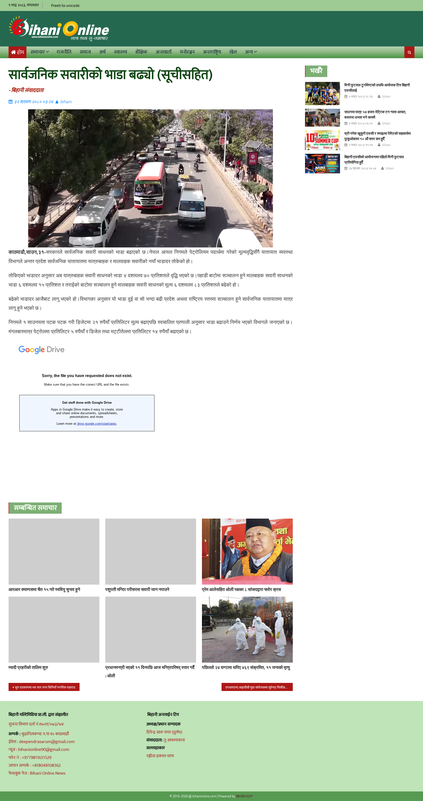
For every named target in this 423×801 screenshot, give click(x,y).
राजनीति (64, 52)
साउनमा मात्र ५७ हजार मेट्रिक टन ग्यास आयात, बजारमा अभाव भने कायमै (375, 114)
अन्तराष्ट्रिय (212, 52)
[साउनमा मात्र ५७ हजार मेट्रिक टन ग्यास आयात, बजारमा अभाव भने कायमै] (322, 118)
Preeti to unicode (65, 5)
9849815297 (244, 796)
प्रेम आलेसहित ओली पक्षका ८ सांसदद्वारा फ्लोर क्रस (241, 589)
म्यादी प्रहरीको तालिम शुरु (28, 667)
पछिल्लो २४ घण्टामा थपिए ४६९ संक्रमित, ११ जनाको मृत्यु (246, 667)
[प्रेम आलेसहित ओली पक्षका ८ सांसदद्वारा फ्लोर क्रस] (247, 552)
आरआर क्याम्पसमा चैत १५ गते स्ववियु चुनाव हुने (44, 589)
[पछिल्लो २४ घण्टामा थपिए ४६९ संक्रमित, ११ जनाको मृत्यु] (247, 630)
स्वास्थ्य (120, 52)
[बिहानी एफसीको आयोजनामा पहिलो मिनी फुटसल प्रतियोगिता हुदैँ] (322, 164)
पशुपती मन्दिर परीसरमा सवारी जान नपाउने (137, 589)
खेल (233, 52)
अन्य (249, 52)
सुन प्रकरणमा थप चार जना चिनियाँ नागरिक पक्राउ (45, 687)
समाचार (38, 52)
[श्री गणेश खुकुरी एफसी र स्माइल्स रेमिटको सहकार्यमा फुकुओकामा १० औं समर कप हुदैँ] (322, 140)
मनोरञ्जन (187, 52)
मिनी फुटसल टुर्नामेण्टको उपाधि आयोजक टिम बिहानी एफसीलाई (377, 87)
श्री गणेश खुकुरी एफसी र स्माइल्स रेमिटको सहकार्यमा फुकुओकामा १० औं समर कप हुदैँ (377, 136)
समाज (85, 52)
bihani (65, 101)
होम (20, 52)
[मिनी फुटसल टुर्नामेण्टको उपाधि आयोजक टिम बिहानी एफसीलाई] (322, 93)
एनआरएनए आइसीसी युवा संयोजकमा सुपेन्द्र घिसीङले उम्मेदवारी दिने (259, 687)
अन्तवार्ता (164, 52)
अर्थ (102, 52)
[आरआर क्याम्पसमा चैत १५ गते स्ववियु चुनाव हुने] (54, 552)
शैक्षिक (141, 52)
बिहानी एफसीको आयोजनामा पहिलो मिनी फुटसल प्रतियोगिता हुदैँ (374, 159)
